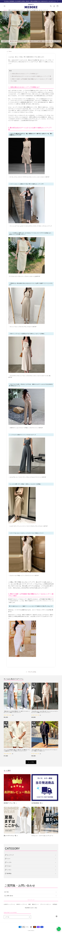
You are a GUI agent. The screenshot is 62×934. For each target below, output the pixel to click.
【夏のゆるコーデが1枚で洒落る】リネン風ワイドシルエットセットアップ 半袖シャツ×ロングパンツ (17, 712)
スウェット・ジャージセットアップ (41, 835)
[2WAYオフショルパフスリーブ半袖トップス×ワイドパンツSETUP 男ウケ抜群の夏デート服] (26, 424)
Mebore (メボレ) (48, 600)
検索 (29, 904)
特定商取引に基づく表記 (31, 907)
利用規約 (55, 904)
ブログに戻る (32, 672)
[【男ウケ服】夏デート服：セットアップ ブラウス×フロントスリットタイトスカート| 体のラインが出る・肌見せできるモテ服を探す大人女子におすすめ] (26, 174)
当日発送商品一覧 (36, 803)
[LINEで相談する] (59, 929)
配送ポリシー (35, 904)
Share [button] (10, 51)
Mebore (20, 606)
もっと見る (31, 762)
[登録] (29, 917)
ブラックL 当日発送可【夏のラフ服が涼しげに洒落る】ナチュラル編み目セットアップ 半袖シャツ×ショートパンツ (17, 750)
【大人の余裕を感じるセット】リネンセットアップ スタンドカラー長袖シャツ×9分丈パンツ (44, 750)
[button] (4, 6)
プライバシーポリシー (45, 904)
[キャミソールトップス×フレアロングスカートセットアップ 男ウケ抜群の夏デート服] (26, 323)
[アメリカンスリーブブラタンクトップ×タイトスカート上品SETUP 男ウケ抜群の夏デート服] (26, 273)
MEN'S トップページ (21, 904)
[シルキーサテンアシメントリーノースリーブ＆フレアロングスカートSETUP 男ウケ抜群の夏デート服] (22, 523)
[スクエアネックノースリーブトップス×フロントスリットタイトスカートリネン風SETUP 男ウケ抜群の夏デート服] (26, 372)
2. (11, 76)
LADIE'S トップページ (9, 904)
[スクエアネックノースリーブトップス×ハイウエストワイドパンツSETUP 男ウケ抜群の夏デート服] (27, 473)
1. (11, 73)
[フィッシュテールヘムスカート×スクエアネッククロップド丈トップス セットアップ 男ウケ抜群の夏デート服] (26, 223)
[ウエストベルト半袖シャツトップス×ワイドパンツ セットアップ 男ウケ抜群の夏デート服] (27, 572)
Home (5, 10)
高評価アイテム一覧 (9, 803)
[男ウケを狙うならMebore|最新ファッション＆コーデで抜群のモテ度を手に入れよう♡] (22, 656)
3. (11, 79)
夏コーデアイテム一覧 (10, 835)
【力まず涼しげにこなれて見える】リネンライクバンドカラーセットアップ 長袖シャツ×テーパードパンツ (44, 712)
